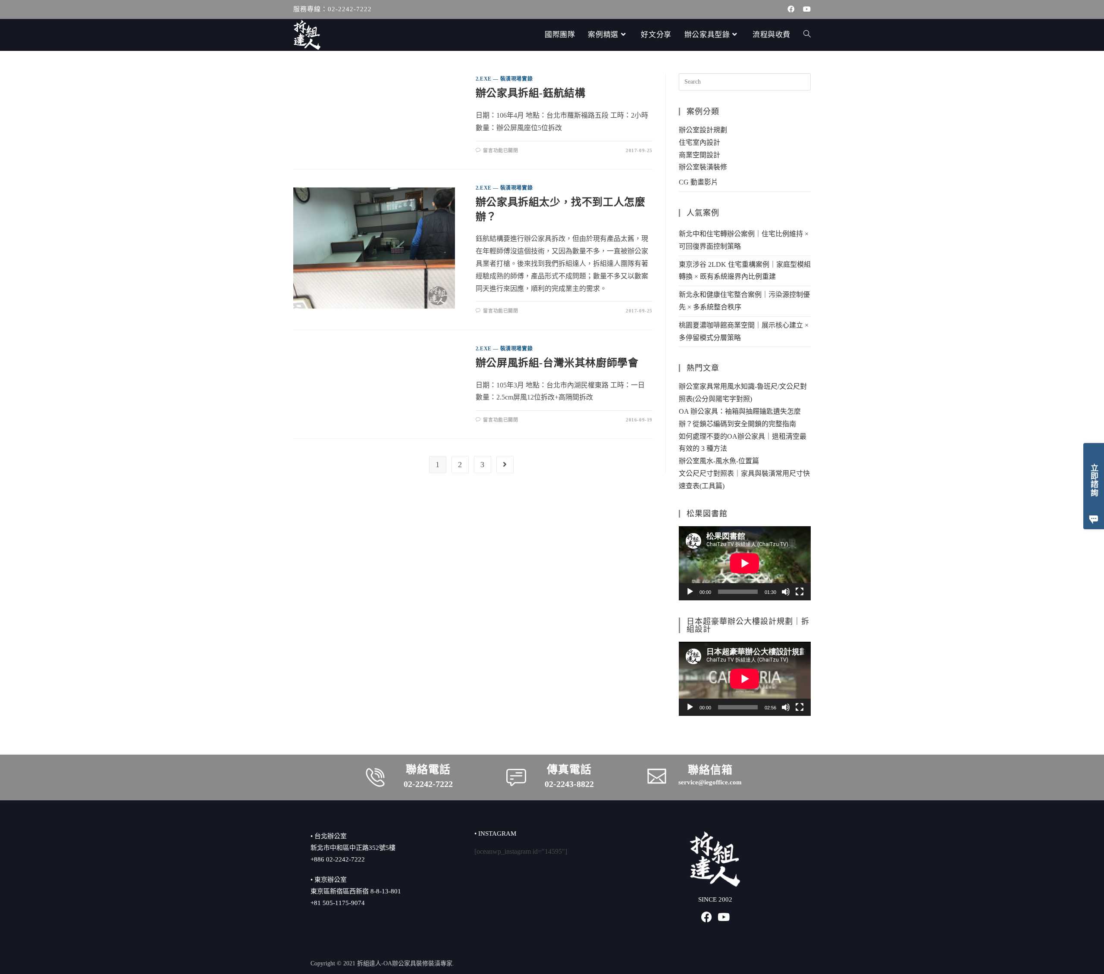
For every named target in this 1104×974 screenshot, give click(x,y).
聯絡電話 (428, 769)
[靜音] (785, 591)
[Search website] (807, 35)
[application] (745, 563)
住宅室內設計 (699, 142)
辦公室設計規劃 (703, 130)
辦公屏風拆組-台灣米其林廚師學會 (557, 362)
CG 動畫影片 (698, 182)
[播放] (690, 591)
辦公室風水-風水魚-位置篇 (719, 461)
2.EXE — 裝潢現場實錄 (504, 79)
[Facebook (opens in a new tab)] (791, 9)
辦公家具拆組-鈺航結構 (531, 93)
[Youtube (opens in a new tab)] (805, 9)
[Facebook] (706, 917)
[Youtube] (723, 917)
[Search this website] (745, 81)
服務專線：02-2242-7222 (332, 9)
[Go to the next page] (505, 464)
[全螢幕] (799, 591)
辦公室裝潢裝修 (703, 167)
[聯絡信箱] (657, 776)
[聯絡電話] (375, 777)
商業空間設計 (699, 155)
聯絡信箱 (710, 770)
